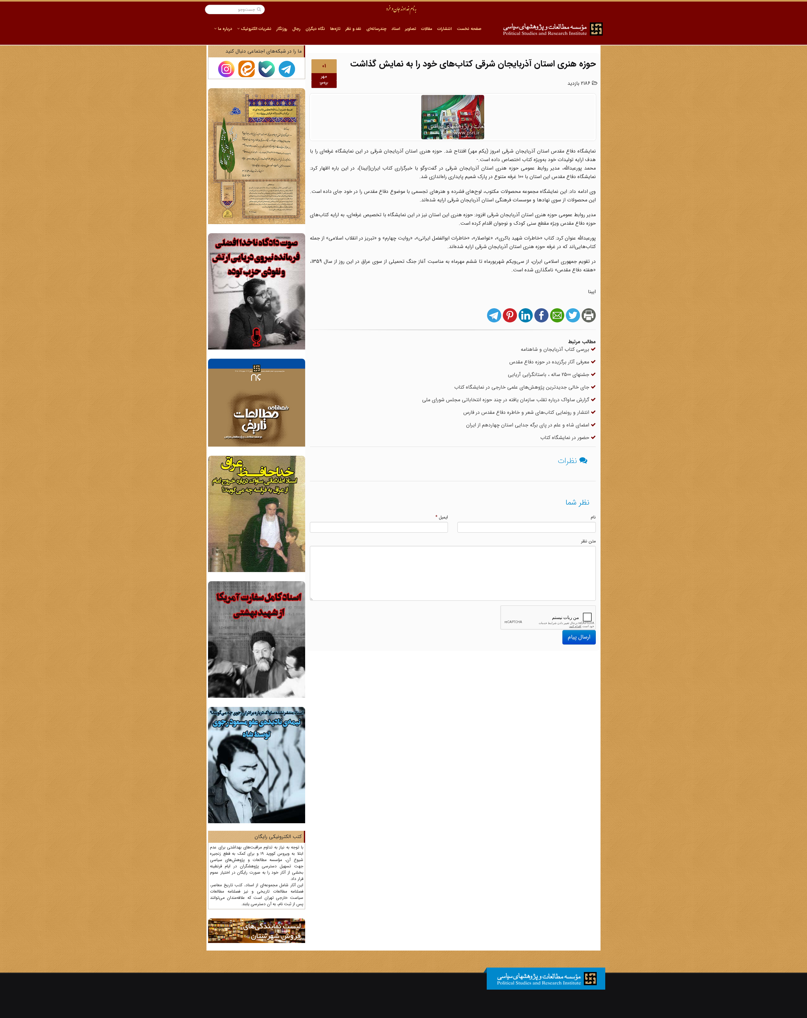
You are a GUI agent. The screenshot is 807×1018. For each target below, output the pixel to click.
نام (593, 517)
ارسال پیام (579, 637)
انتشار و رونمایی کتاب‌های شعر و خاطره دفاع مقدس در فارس (527, 412)
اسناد (396, 29)
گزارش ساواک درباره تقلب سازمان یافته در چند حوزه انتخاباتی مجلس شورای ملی (506, 400)
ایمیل (441, 517)
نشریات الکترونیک (255, 29)
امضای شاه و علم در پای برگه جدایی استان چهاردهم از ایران (528, 425)
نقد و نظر (353, 29)
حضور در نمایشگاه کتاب (565, 438)
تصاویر (410, 29)
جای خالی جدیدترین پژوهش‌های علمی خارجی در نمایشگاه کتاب (522, 387)
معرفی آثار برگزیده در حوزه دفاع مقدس (550, 362)
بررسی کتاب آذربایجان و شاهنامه (556, 349)
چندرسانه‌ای (376, 29)
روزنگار (281, 29)
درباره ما (224, 29)
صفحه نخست (469, 29)
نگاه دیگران (315, 29)
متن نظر (588, 541)
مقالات (426, 29)
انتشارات (444, 29)
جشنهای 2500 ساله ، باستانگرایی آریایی (549, 375)
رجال (296, 29)
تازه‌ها (335, 29)
